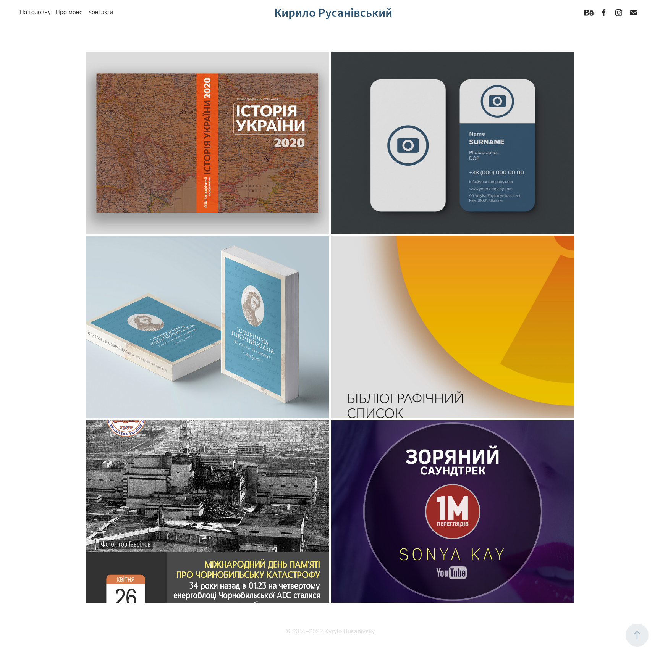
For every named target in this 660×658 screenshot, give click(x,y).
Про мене (69, 12)
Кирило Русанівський (333, 13)
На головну (35, 12)
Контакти (100, 12)
